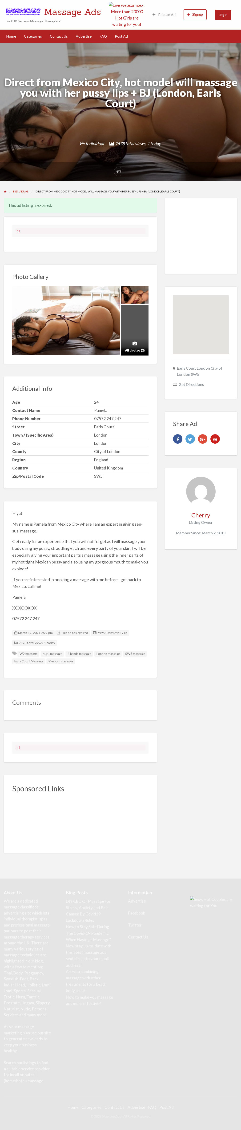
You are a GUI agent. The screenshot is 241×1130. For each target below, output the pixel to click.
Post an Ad (166, 14)
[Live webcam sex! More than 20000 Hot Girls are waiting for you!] (127, 14)
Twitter (135, 925)
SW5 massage (135, 654)
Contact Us (59, 36)
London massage (108, 654)
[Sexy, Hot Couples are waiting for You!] (213, 901)
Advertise (84, 36)
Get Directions (191, 384)
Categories (33, 36)
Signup (197, 14)
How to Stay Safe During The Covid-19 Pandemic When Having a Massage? (88, 933)
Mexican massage (60, 661)
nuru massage (52, 654)
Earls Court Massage (28, 661)
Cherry (200, 515)
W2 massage (28, 654)
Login (222, 14)
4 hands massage (79, 654)
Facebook (136, 913)
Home (11, 36)
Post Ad (121, 36)
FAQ (103, 36)
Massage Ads (72, 11)
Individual (94, 143)
